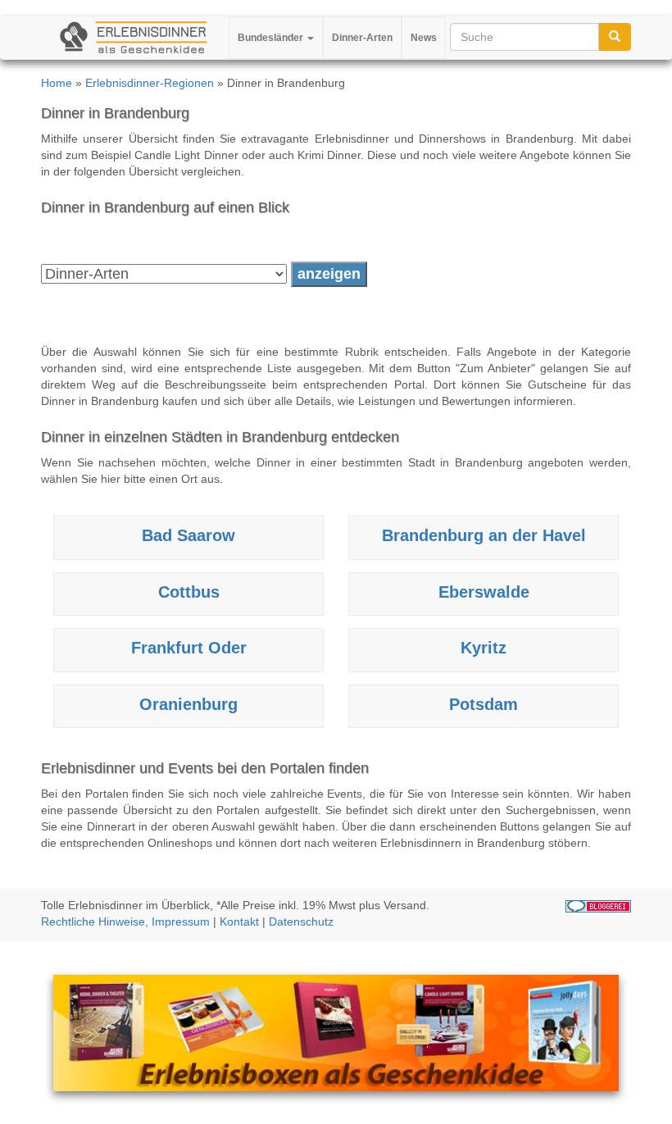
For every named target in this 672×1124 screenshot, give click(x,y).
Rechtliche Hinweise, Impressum (125, 921)
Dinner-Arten (362, 37)
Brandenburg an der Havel (484, 535)
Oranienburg (188, 704)
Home (56, 82)
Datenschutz (301, 921)
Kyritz (483, 648)
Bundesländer (272, 37)
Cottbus (189, 592)
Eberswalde (483, 592)
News (424, 37)
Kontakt (239, 921)
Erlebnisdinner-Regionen (149, 82)
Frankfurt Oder (189, 648)
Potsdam (483, 704)
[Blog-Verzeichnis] (598, 905)
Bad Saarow (188, 535)
